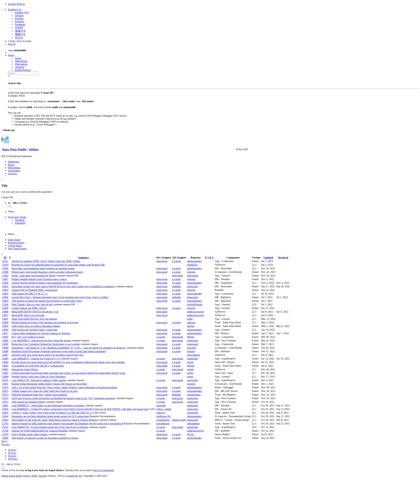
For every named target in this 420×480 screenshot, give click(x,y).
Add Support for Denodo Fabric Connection (34, 329)
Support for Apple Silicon (24, 369)
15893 (5, 286)
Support (43, 475)
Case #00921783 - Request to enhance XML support (38, 380)
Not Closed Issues (17, 248)
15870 (5, 434)
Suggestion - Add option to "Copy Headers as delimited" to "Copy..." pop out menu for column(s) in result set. (68, 347)
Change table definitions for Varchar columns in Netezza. (41, 333)
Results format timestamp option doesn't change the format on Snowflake (49, 383)
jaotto (190, 318)
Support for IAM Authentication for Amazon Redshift (39, 430)
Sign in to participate (103, 470)
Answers (19, 67)
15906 (5, 282)
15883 (5, 365)
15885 (5, 358)
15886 (5, 340)
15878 (5, 380)
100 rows (13, 458)
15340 (5, 304)
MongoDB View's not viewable (27, 315)
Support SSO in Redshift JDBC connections (34, 290)
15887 (5, 355)
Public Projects (22, 70)
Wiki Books (20, 61)
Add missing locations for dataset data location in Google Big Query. (47, 300)
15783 (5, 423)
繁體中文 (20, 34)
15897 (5, 315)
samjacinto (192, 286)
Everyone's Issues (17, 217)
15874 (5, 398)
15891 (5, 318)
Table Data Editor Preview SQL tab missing (34, 318)
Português (19, 24)
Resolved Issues (16, 242)
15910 (5, 264)
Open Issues (14, 239)
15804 (5, 300)
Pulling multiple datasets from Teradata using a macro (39, 279)
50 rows (5, 444)
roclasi (190, 369)
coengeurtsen (194, 394)
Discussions (20, 64)
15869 (5, 438)
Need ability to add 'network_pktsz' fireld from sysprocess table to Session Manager (54, 420)
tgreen (190, 362)
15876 (5, 387)
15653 (5, 427)
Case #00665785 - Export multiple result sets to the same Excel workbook (49, 427)
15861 (5, 405)
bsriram (191, 351)
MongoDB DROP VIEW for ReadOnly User (35, 311)
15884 (5, 362)
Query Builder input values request (29, 434)
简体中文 (20, 31)
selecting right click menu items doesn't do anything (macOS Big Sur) (47, 355)
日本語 (18, 27)
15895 (5, 326)
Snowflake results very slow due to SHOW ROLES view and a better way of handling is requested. (63, 286)
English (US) (15, 9)
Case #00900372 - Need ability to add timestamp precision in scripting (47, 405)
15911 (5, 261)
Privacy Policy (30, 475)
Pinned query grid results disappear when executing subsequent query (47, 272)
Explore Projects (16, 4)
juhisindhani (193, 423)
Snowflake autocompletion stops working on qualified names (43, 268)
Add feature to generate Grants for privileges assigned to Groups (44, 438)
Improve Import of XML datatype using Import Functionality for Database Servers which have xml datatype (67, 423)
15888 (5, 351)
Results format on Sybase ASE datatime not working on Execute (44, 322)
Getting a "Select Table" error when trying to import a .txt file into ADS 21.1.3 (52, 412)
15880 (5, 376)
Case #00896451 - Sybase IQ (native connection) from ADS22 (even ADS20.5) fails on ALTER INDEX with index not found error (79, 409)
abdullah (176, 286)
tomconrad (161, 261)
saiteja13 (160, 412)
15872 (5, 401)
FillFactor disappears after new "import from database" (39, 394)
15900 (5, 297)
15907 (5, 279)
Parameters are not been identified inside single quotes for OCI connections (50, 416)
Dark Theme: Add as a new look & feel (31, 304)
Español (18, 18)
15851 (5, 383)
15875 (5, 391)
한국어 (18, 37)
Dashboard (13, 161)
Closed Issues (15, 245)
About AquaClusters (11, 475)
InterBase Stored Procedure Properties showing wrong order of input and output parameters (58, 351)
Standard (19, 220)
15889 (5, 347)
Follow (239, 149)
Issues (17, 58)
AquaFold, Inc (74, 475)
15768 (5, 430)
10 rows (12, 450)
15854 (5, 412)
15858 (5, 409)
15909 (5, 268)
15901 (5, 293)
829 (246, 149)
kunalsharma (162, 420)
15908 (5, 272)
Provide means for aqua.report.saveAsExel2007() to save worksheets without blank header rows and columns (68, 362)
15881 (5, 373)
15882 (5, 369)
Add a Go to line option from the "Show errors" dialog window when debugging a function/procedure (64, 387)
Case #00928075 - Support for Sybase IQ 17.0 (35, 358)
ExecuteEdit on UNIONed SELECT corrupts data (37, 365)
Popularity (20, 223)
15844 (5, 416)
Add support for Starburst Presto (28, 401)
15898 (5, 311)
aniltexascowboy (195, 311)
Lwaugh (176, 261)
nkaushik (161, 405)
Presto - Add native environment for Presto (33, 275)
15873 (5, 394)
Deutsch (19, 15)
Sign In (11, 44)
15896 (5, 322)
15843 (5, 420)
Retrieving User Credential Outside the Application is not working (45, 344)
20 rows (12, 452)
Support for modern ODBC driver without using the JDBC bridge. (45, 261)
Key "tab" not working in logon (27, 337)
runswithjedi (193, 355)
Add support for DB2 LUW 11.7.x (29, 293)
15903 (5, 290)
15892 (5, 337)
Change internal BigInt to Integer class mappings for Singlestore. (44, 282)
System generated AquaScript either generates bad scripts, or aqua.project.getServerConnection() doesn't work (68, 373)
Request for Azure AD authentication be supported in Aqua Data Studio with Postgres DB (58, 264)
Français (19, 21)
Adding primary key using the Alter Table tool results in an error (44, 391)
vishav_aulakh (163, 409)
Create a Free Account (19, 41)
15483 (5, 275)
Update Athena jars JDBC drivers (28, 308)
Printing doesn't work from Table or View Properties (38, 376)
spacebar (191, 347)
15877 (5, 333)
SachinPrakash (194, 304)
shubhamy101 (163, 416)
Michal (190, 326)
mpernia (191, 272)
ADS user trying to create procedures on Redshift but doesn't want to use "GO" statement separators (63, 398)
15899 (5, 308)
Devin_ (191, 434)
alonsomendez (194, 261)
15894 (5, 329)
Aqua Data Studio (14, 149)
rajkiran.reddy (179, 420)
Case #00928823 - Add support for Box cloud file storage (41, 340)
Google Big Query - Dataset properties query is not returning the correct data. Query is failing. (60, 297)
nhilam (33, 149)
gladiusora (192, 264)
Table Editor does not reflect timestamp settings (35, 326)
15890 (5, 344)
